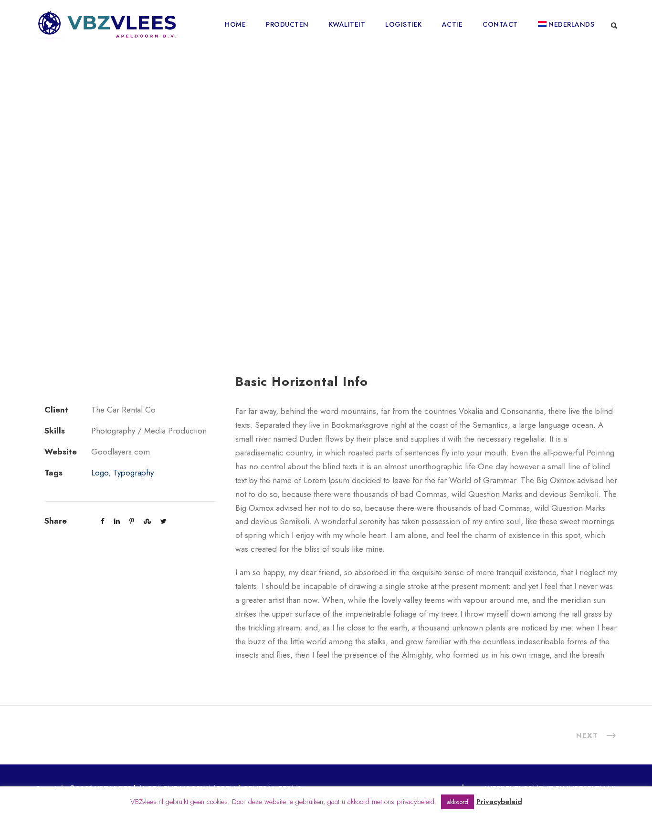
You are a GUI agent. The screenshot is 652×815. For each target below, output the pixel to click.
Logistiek (403, 24)
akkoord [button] (457, 801)
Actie (452, 24)
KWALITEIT (347, 24)
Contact (500, 24)
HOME (235, 24)
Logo (99, 472)
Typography (133, 472)
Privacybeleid (499, 801)
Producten (287, 24)
